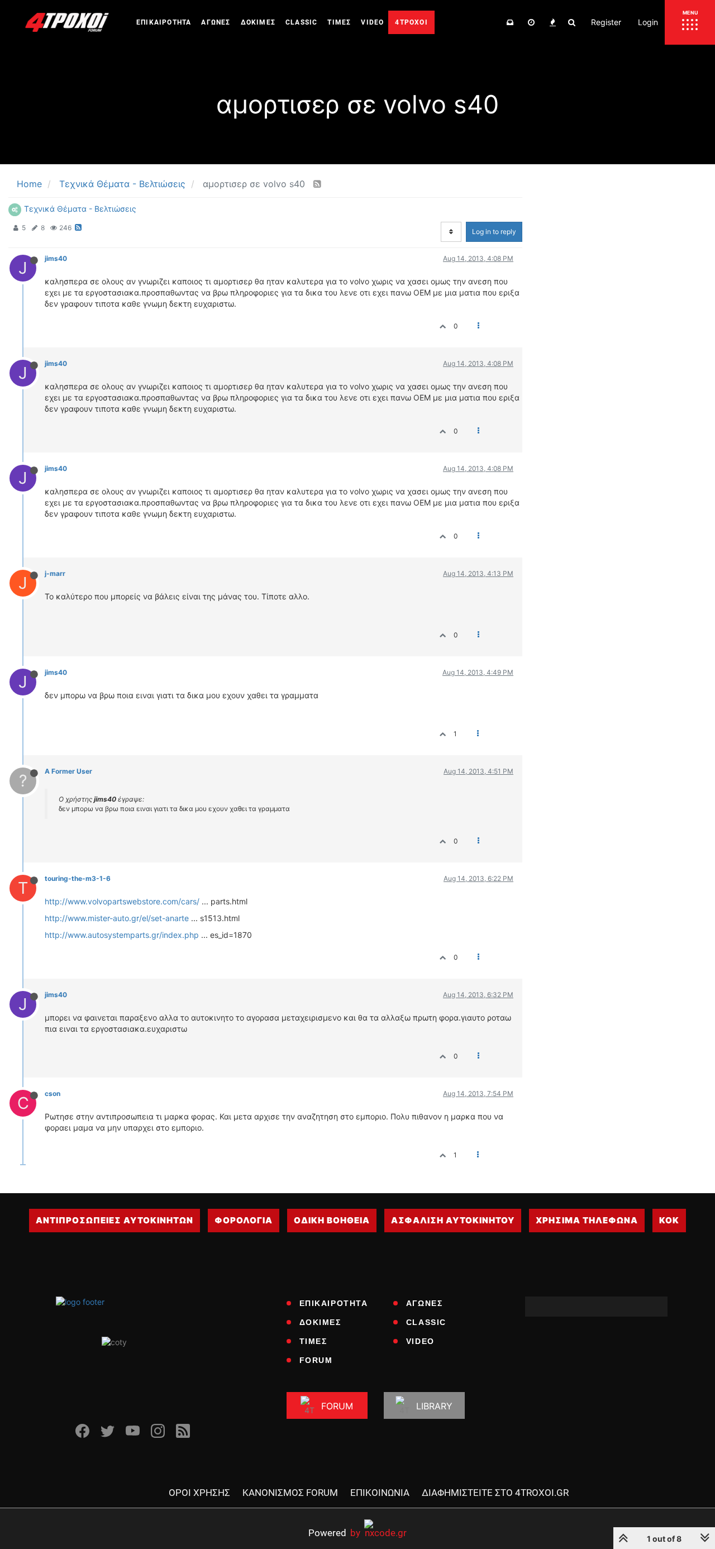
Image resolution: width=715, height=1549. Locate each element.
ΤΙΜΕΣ (313, 1341)
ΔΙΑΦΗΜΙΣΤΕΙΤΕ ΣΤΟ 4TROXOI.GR (495, 1492)
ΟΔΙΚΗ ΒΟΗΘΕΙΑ (332, 1220)
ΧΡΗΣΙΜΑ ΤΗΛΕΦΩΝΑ (587, 1220)
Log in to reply (494, 231)
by (334, 1532)
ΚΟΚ (669, 1220)
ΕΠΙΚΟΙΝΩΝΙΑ (379, 1492)
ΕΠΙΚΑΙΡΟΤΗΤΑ (333, 1303)
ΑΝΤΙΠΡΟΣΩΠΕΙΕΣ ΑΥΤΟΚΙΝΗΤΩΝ (114, 1220)
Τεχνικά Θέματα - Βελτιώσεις (80, 208)
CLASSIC (426, 1322)
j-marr (55, 573)
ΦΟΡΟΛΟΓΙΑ (243, 1220)
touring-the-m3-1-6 (78, 878)
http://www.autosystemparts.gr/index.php (122, 935)
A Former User (68, 771)
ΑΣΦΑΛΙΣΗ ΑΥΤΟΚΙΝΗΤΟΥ (452, 1220)
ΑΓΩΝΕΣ (424, 1303)
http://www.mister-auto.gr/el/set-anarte (117, 918)
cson (52, 1093)
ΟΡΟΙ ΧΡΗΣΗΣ (199, 1492)
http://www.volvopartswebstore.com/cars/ (122, 901)
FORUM (316, 1360)
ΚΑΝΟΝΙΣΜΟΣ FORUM (290, 1492)
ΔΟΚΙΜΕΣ (320, 1322)
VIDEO (420, 1341)
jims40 (56, 258)
